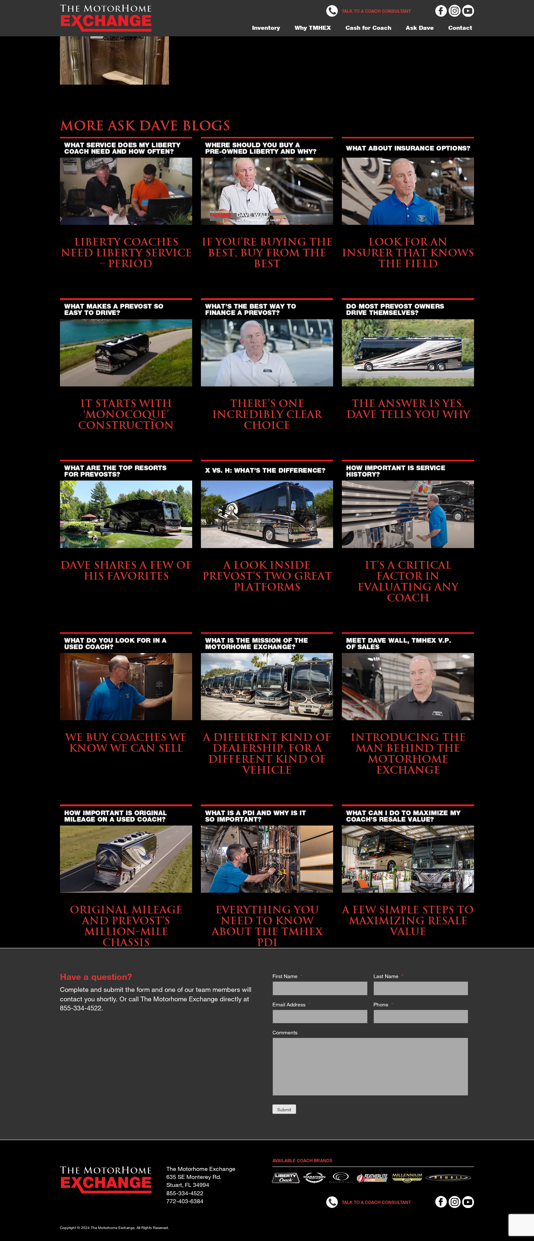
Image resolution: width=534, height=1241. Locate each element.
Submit (284, 1109)
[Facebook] (441, 10)
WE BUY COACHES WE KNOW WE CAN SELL (126, 742)
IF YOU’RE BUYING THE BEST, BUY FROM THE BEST (267, 252)
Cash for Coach (368, 27)
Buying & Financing (267, 230)
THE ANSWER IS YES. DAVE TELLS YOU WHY (408, 409)
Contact (460, 27)
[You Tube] (468, 10)
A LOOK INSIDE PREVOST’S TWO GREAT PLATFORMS (267, 576)
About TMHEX (267, 726)
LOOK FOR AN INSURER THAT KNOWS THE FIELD (408, 252)
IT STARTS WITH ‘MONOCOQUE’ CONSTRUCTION (126, 414)
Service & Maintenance (126, 230)
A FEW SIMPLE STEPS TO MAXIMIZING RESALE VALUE (408, 920)
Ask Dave (420, 27)
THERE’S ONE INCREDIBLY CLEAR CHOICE (267, 414)
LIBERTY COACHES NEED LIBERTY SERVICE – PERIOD (126, 252)
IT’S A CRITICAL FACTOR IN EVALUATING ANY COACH (407, 581)
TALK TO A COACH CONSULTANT (376, 11)
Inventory (266, 27)
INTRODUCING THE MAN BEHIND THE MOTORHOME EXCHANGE (408, 753)
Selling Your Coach (408, 554)
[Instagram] (455, 10)
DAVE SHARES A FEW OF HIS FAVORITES (126, 570)
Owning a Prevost (126, 392)
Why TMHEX (313, 27)
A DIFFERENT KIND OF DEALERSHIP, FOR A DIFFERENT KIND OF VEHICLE (267, 753)
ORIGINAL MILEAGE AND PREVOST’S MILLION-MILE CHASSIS (126, 926)
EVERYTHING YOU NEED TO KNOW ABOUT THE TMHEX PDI (267, 926)
